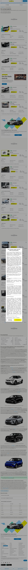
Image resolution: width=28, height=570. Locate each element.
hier (19, 265)
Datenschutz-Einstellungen (10, 320)
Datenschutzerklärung (9, 317)
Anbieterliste (17, 317)
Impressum (14, 317)
